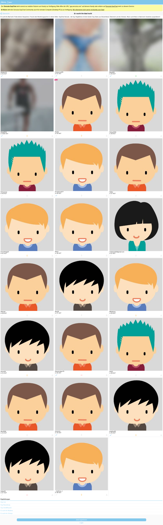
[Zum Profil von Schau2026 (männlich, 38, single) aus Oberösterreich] (135, 104)
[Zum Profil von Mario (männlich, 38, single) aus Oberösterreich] (81, 224)
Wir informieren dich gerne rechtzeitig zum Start (88, 10)
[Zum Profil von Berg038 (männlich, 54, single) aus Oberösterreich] (135, 45)
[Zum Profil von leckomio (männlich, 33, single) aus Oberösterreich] (81, 404)
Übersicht (5, 13)
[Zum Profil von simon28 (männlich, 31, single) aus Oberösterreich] (27, 344)
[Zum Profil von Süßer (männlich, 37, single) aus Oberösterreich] (135, 164)
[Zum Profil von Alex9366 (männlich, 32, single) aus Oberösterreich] (27, 404)
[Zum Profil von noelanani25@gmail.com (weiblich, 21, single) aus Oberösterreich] (135, 224)
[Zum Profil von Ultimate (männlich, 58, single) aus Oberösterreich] (27, 284)
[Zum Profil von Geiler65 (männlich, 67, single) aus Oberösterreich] (27, 464)
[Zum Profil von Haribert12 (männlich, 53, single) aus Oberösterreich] (27, 45)
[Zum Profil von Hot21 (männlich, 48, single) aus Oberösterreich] (135, 344)
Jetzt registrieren (81, 520)
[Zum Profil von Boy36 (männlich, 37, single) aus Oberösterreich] (81, 284)
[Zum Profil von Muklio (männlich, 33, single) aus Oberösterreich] (81, 104)
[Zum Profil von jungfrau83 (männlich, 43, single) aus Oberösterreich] (135, 404)
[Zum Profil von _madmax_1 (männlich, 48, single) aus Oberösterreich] (81, 464)
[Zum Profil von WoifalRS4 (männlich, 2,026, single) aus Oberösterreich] (27, 104)
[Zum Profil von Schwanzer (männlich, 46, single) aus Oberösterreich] (27, 164)
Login (81, 523)
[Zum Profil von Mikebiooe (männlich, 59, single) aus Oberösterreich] (135, 284)
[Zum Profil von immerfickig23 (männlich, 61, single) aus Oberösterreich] (27, 224)
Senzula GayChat (112, 6)
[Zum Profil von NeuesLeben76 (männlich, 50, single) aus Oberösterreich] (81, 344)
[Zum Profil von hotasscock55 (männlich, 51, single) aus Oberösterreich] (81, 45)
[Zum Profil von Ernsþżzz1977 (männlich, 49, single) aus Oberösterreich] (81, 164)
